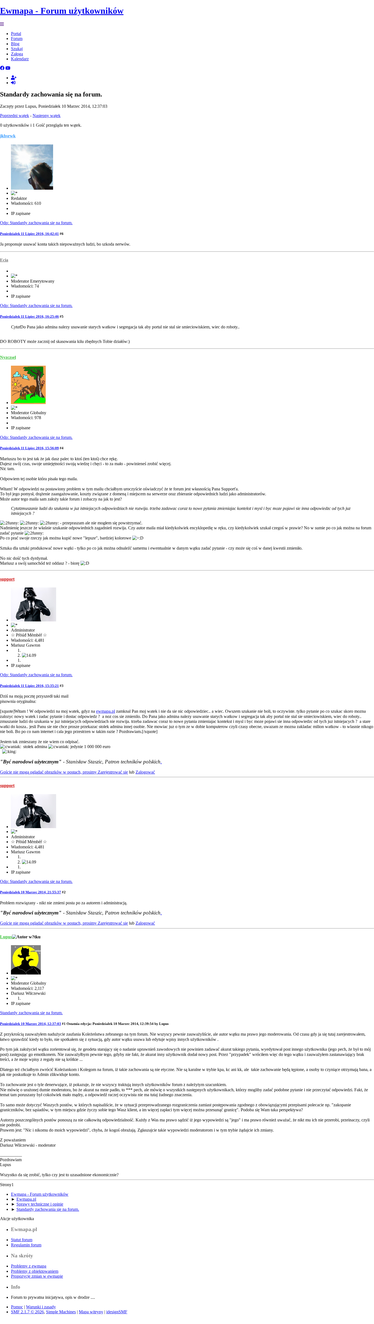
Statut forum (21, 1239)
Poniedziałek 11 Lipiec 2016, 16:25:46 (29, 316)
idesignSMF (116, 1311)
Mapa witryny (91, 1311)
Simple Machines (61, 1311)
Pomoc (17, 1307)
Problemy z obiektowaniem (34, 1271)
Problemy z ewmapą (28, 1266)
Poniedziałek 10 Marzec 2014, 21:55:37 (30, 892)
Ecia (4, 260)
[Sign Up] (13, 77)
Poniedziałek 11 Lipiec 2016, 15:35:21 (29, 686)
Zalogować (145, 772)
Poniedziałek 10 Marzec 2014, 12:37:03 (30, 1024)
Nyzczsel (8, 357)
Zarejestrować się (113, 772)
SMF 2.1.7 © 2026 (27, 1311)
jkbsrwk (8, 135)
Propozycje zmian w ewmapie (37, 1276)
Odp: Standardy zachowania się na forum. (36, 222)
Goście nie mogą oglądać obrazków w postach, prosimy (49, 772)
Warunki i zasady (41, 1307)
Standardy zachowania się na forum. (31, 1012)
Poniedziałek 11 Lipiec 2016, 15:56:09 (29, 448)
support (7, 579)
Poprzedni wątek (14, 115)
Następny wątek (47, 115)
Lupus (6, 936)
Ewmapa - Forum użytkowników (61, 11)
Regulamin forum (26, 1245)
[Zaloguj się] (13, 82)
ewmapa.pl (105, 711)
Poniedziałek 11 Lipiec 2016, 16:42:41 (29, 234)
